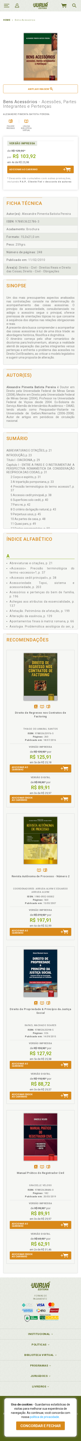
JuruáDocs (39, 1375)
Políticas (39, 1344)
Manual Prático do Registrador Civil (40, 1172)
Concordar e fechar (40, 1426)
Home (6, 20)
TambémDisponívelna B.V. (42, 707)
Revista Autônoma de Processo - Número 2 (41, 876)
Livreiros (39, 1386)
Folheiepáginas (48, 707)
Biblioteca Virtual (39, 1355)
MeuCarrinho (63, 5)
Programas (39, 1365)
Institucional (39, 1334)
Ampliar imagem (38, 89)
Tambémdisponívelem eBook (36, 707)
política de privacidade (44, 1417)
